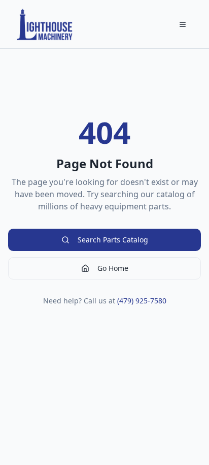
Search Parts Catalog (113, 239)
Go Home (112, 268)
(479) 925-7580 (141, 300)
